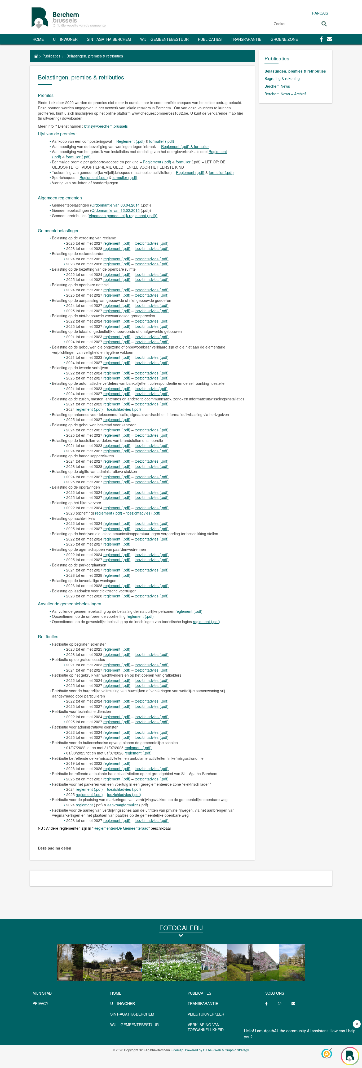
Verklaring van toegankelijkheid (206, 1027)
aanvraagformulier (123, 804)
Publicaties (210, 39)
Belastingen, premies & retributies (295, 71)
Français (319, 13)
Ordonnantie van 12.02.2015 (115, 210)
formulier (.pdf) (161, 141)
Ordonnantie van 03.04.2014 (115, 205)
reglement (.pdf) (116, 243)
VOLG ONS (274, 993)
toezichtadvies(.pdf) (151, 388)
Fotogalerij (181, 927)
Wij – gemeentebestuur (164, 39)
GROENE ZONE (284, 39)
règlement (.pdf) (116, 435)
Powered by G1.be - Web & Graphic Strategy (217, 1050)
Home (38, 39)
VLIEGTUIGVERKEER (206, 1014)
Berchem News (277, 86)
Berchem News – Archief (285, 93)
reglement (84, 804)
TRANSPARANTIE (246, 39)
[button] (324, 24)
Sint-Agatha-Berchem (109, 39)
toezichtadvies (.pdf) (152, 243)
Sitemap (177, 1050)
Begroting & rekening (282, 78)
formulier (183, 161)
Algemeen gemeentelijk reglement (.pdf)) (123, 215)
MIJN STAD (42, 993)
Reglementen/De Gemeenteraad (121, 828)
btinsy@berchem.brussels (106, 126)
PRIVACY (40, 1003)
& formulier (200, 146)
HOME (115, 993)
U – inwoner (65, 39)
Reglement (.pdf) (131, 141)
